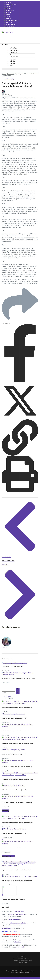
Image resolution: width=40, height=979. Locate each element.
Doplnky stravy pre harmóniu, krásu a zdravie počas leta (16, 870)
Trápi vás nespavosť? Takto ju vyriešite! (12, 667)
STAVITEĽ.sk (9, 6)
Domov (4, 74)
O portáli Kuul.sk (23, 962)
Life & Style (13, 48)
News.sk (8, 14)
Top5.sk (8, 16)
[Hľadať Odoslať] (18, 691)
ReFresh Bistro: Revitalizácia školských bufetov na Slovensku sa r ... (19, 678)
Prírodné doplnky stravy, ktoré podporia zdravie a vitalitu (17, 880)
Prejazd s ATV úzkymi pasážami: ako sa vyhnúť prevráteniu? (17, 707)
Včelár (12, 65)
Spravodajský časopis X (23, 972)
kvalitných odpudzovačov (17, 914)
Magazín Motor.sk (10, 24)
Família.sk (8, 12)
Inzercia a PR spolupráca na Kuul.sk (23, 960)
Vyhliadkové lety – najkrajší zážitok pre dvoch (13, 899)
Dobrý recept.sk (10, 26)
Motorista (13, 59)
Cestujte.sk (9, 22)
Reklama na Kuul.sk (11, 4)
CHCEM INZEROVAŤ (23, 958)
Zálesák (12, 61)
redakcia (6, 94)
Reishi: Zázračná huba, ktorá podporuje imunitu (14, 718)
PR (10, 54)
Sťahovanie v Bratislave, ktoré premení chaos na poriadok (17, 731)
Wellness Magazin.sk (12, 20)
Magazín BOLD (10, 10)
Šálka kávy (8, 18)
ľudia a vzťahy (14, 50)
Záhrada (12, 63)
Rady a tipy (13, 52)
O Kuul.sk (8, 2)
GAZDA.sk (8, 8)
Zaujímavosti (14, 57)
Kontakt (23, 956)
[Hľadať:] (11, 692)
